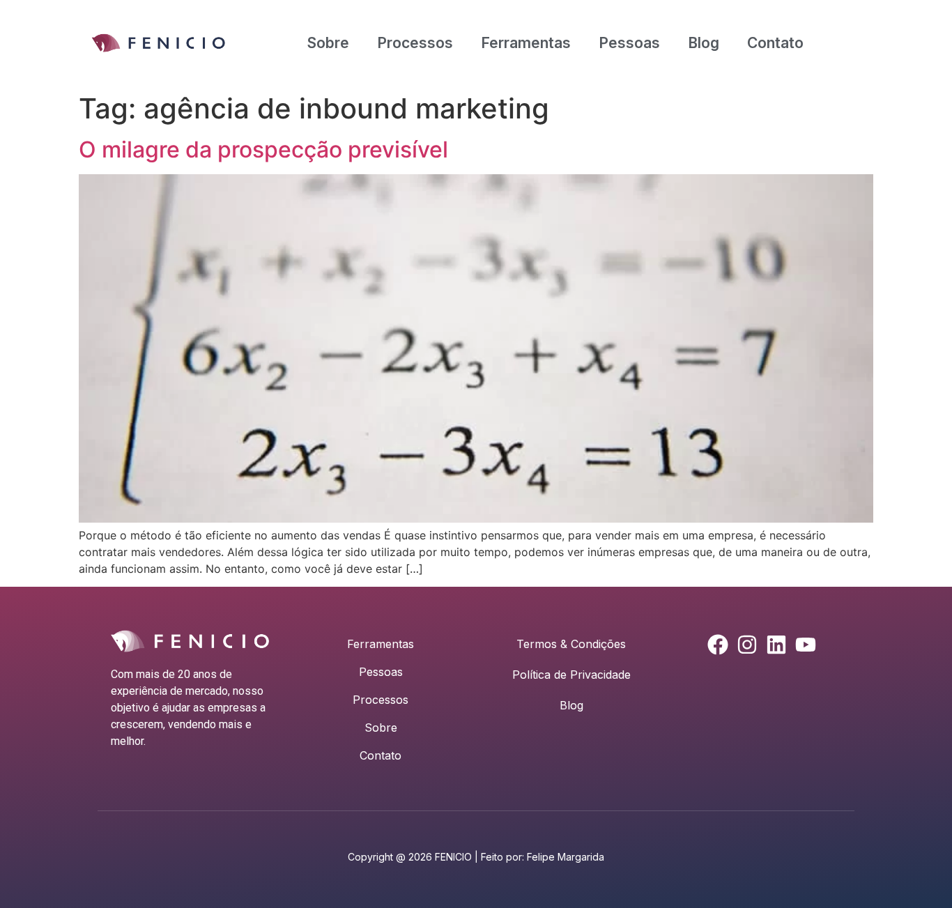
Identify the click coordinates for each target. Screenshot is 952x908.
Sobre (328, 43)
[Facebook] (717, 644)
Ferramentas (526, 43)
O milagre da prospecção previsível (263, 149)
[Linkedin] (776, 644)
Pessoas (629, 43)
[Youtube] (805, 644)
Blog (703, 43)
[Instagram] (747, 644)
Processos (415, 43)
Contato (775, 43)
